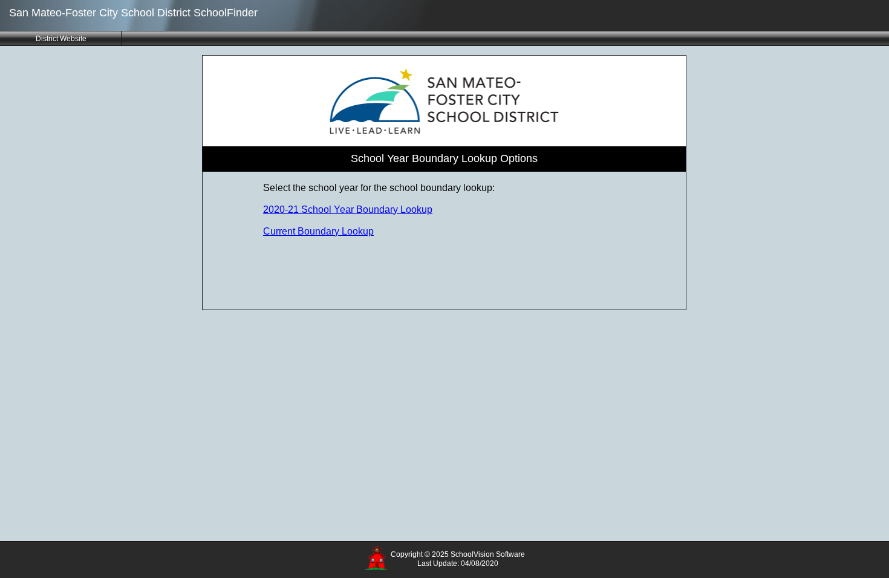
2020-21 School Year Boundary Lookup (347, 209)
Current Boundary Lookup (318, 231)
